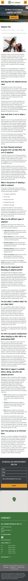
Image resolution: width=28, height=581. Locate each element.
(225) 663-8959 (7, 534)
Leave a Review (5, 543)
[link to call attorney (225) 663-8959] (2, 2)
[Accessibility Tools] (27, 7)
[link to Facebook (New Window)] (2, 537)
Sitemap (6, 567)
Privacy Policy (21, 567)
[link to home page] (14, 2)
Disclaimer (13, 567)
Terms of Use (14, 569)
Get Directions (4, 557)
